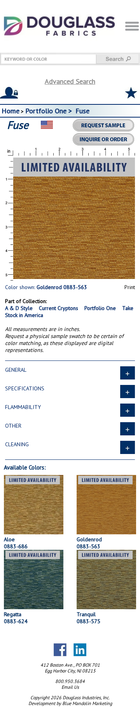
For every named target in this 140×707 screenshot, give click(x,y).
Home (10, 110)
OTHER (13, 425)
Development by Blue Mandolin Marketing (70, 703)
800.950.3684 (70, 681)
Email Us (70, 687)
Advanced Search (70, 81)
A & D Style (19, 308)
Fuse (82, 110)
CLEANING (17, 444)
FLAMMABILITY (23, 407)
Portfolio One (100, 308)
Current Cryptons (58, 308)
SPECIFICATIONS (24, 388)
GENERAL (15, 369)
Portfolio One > (49, 110)
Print (129, 287)
